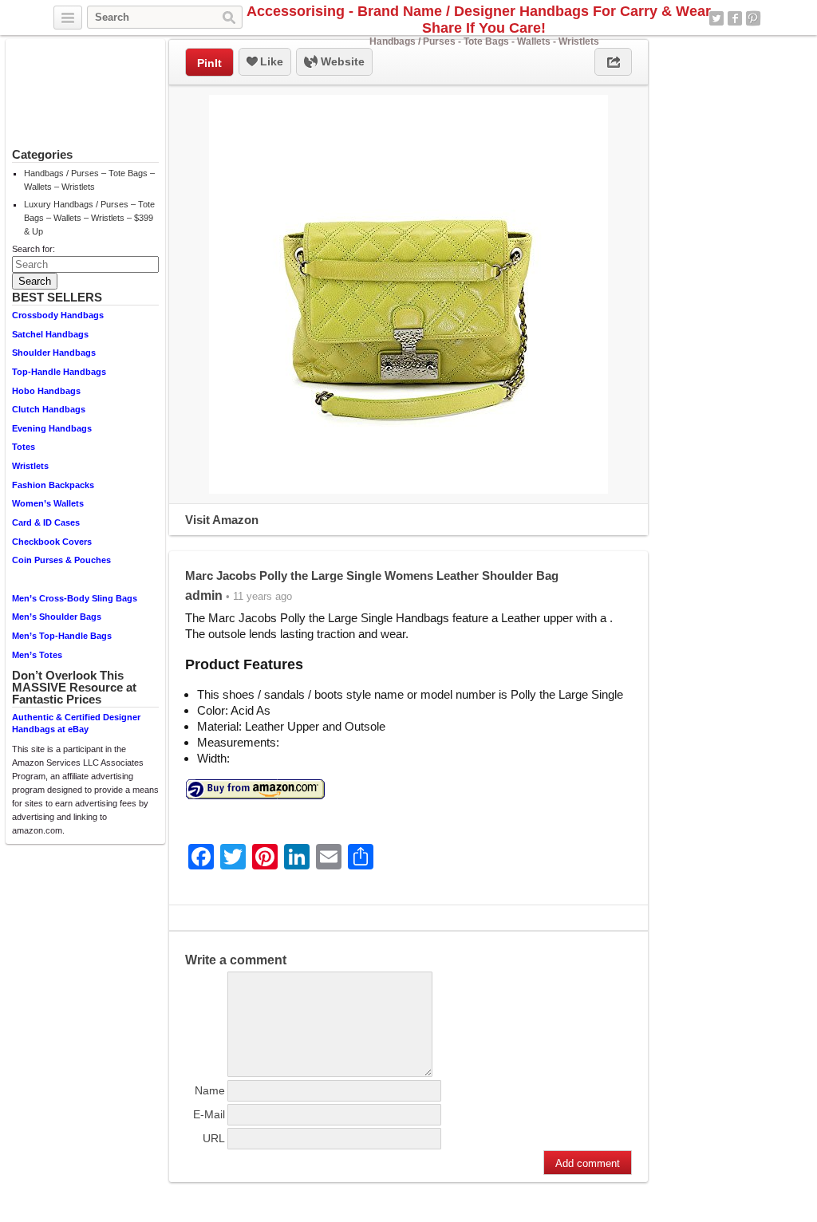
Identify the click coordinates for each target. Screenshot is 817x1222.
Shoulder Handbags (54, 352)
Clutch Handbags (48, 409)
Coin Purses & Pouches (61, 560)
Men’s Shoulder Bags (56, 616)
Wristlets (30, 466)
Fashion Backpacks (53, 485)
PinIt (209, 63)
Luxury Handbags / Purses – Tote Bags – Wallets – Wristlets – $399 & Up (89, 217)
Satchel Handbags (50, 334)
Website (341, 61)
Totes (23, 446)
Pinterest (753, 18)
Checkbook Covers (52, 541)
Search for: (33, 249)
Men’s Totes (37, 655)
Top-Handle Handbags (59, 371)
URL (214, 1138)
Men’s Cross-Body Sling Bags (74, 598)
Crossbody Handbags (58, 315)
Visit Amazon (222, 519)
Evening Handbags (52, 428)
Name (210, 1090)
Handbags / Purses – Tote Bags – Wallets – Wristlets (89, 179)
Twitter (716, 18)
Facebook (735, 18)
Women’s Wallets (48, 503)
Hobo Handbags (46, 391)
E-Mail (209, 1114)
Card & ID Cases (46, 522)
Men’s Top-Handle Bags (62, 636)
